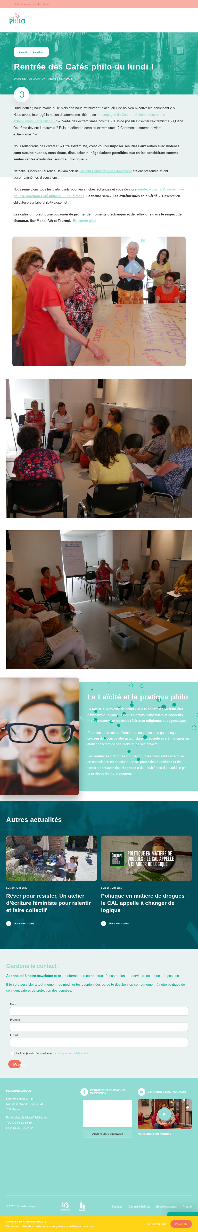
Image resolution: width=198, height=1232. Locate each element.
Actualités (38, 52)
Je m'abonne (17, 1064)
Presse (187, 1206)
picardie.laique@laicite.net (30, 1117)
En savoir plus (84, 221)
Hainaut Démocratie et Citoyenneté (106, 171)
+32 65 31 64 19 (22, 1122)
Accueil (23, 52)
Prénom (15, 1019)
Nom (13, 1004)
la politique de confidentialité (71, 1053)
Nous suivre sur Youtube (154, 1133)
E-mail (14, 1035)
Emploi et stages (166, 1206)
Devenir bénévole (139, 1206)
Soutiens (117, 1206)
